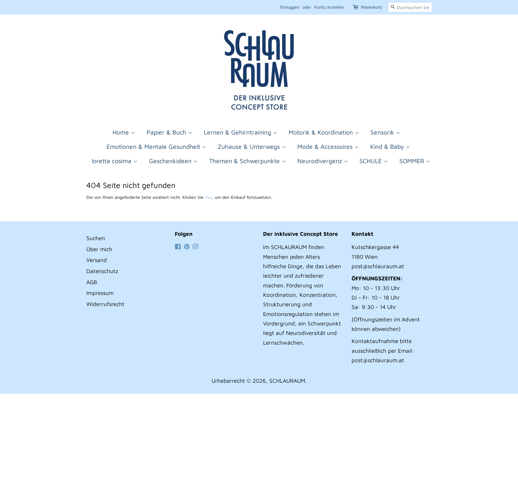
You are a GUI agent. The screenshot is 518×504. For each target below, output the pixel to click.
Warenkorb (371, 7)
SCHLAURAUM (287, 380)
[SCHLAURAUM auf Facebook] (178, 247)
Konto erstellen (329, 7)
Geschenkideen (171, 160)
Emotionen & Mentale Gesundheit (154, 146)
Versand (96, 260)
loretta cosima (112, 160)
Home (122, 132)
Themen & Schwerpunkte (245, 160)
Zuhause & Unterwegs (250, 146)
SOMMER (412, 160)
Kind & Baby (388, 146)
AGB (91, 282)
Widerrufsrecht (105, 304)
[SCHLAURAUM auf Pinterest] (187, 247)
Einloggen (289, 7)
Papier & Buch (167, 132)
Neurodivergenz (320, 160)
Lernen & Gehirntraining (238, 132)
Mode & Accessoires (326, 146)
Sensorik (383, 132)
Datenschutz (102, 271)
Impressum (100, 293)
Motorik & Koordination (322, 132)
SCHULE (371, 160)
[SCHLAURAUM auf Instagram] (195, 247)
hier (208, 197)
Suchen (95, 238)
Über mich (99, 249)
